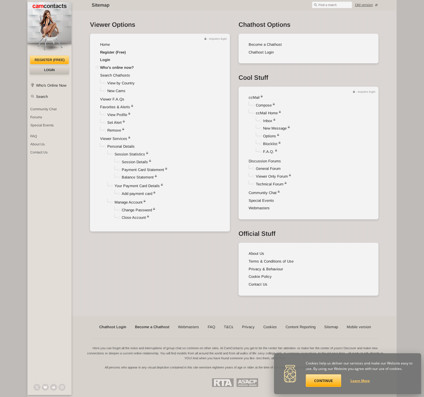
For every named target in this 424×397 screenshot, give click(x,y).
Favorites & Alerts (115, 107)
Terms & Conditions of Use (271, 261)
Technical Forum (270, 184)
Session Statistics (130, 154)
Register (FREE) (50, 60)
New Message (275, 128)
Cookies (270, 327)
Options (269, 136)
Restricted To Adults (223, 382)
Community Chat (43, 109)
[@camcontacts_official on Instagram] (62, 387)
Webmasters (259, 208)
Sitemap (331, 327)
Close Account (134, 217)
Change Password (137, 210)
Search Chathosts (115, 75)
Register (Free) (113, 52)
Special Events (42, 125)
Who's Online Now (51, 85)
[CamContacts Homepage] (49, 29)
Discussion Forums (265, 161)
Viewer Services (113, 138)
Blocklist (270, 144)
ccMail (254, 97)
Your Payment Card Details (137, 186)
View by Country (121, 83)
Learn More (360, 380)
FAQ (33, 136)
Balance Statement (138, 177)
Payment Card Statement (143, 170)
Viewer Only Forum (272, 176)
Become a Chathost (265, 44)
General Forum (268, 168)
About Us (37, 144)
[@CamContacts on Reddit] (53, 387)
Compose (264, 105)
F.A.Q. (268, 151)
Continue (323, 380)
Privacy (248, 327)
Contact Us (39, 152)
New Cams (116, 91)
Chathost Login (261, 52)
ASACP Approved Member (247, 382)
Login (49, 70)
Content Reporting (301, 327)
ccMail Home (267, 113)
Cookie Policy (260, 276)
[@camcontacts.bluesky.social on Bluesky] (45, 387)
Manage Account (128, 202)
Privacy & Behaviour (266, 269)
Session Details (135, 162)
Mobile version (359, 327)
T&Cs (228, 327)
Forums (36, 117)
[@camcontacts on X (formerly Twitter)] (36, 387)
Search (42, 96)
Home (105, 44)
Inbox (267, 121)
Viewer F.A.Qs (112, 99)
